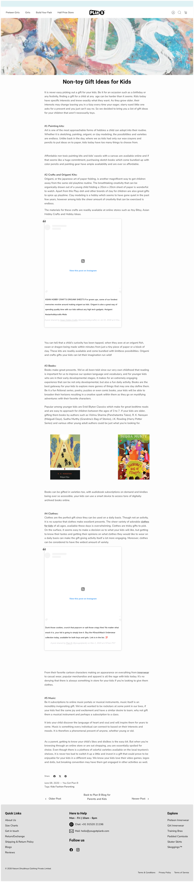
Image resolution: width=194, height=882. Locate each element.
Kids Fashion (57, 786)
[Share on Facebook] (54, 776)
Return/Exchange (15, 836)
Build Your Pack (44, 12)
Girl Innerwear (175, 825)
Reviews (10, 852)
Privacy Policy (165, 872)
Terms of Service (181, 872)
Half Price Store (66, 12)
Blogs (8, 847)
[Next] (131, 4)
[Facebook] (71, 850)
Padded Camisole (177, 836)
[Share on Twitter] (60, 776)
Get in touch (12, 831)
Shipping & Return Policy (19, 841)
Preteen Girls (13, 12)
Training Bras (175, 831)
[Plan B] (97, 12)
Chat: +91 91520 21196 (89, 824)
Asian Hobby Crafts (69, 320)
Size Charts (11, 825)
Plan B (69, 643)
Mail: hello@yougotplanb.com (92, 831)
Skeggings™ (174, 847)
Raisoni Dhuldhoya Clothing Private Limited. (31, 868)
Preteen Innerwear (178, 820)
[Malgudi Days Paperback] (65, 478)
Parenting (69, 786)
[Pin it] (65, 776)
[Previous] (63, 4)
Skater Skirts (174, 841)
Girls (27, 12)
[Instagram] (78, 850)
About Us (10, 820)
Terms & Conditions (146, 872)
